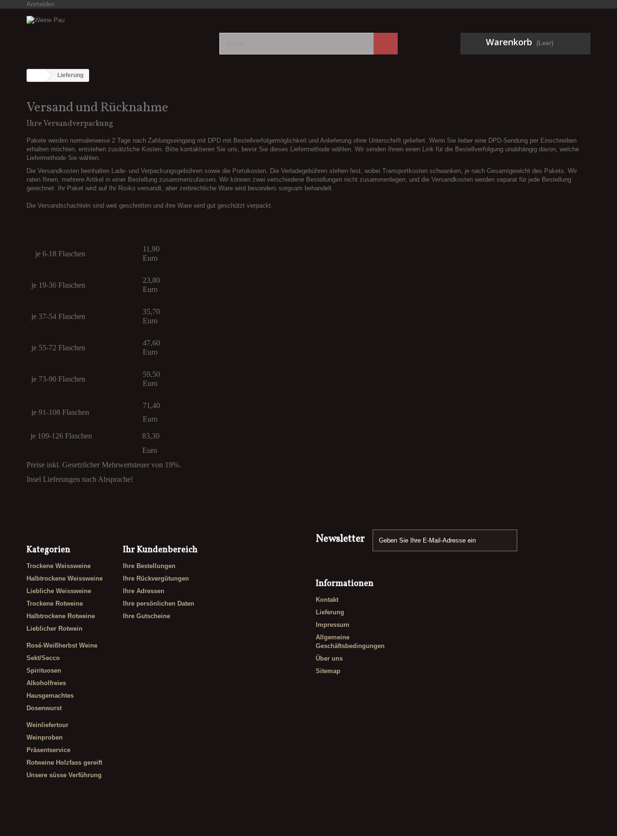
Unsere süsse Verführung (64, 775)
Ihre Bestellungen (149, 566)
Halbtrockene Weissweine (65, 578)
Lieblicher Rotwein (54, 628)
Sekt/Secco (43, 658)
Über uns (329, 658)
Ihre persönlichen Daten (158, 603)
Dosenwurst (44, 708)
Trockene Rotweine (55, 603)
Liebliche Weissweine (59, 591)
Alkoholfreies (46, 683)
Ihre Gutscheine (146, 616)
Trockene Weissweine (59, 566)
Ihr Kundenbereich (160, 550)
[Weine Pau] (116, 34)
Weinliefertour (47, 725)
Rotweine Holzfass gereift (64, 762)
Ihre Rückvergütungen (156, 578)
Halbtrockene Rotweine (61, 616)
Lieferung (330, 612)
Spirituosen (44, 670)
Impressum (332, 624)
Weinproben (45, 737)
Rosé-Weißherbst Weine (62, 645)
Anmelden (40, 4)
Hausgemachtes (50, 695)
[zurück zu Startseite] (36, 75)
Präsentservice (48, 750)
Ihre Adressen (143, 591)
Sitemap (328, 671)
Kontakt (327, 599)
